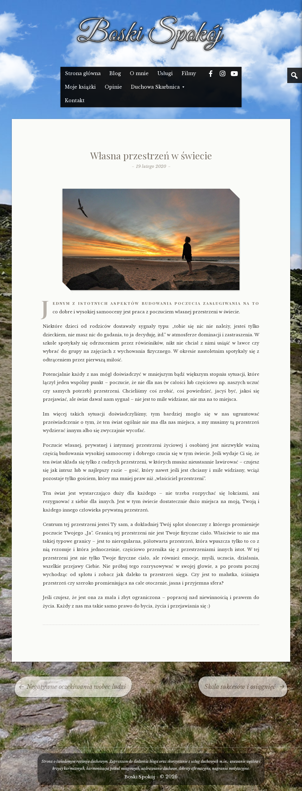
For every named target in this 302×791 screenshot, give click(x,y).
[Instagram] (222, 74)
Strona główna (83, 73)
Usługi (165, 73)
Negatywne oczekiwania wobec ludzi (76, 686)
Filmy (189, 73)
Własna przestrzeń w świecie (151, 155)
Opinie (113, 87)
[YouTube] (234, 74)
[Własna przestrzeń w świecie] (151, 288)
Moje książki (80, 87)
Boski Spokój (139, 777)
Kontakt (75, 100)
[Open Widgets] (294, 75)
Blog (115, 73)
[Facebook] (211, 74)
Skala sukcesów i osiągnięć (239, 686)
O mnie (139, 73)
